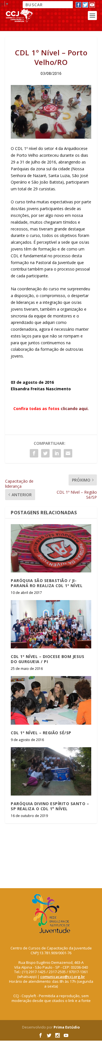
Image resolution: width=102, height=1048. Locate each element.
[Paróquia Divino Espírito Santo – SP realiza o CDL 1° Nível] (51, 771)
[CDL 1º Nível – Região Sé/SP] (51, 700)
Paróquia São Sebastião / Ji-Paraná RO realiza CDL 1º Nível (46, 583)
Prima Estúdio (67, 1027)
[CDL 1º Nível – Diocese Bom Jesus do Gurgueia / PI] (51, 624)
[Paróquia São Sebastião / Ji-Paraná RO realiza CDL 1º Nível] (51, 548)
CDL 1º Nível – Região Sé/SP (41, 732)
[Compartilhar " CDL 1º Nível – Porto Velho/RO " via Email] (68, 453)
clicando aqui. (75, 408)
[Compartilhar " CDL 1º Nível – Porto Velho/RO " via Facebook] (34, 453)
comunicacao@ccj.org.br (62, 976)
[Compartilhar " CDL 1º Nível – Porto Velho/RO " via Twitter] (45, 453)
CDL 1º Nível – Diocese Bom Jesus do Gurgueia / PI (47, 659)
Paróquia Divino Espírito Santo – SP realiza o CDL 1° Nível (50, 806)
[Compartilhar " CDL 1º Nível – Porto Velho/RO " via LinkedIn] (56, 453)
